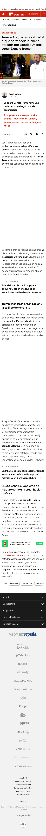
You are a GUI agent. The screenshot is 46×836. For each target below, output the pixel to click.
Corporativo (8, 603)
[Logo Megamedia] (24, 815)
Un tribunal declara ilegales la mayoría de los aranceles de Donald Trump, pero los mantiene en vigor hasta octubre (23, 474)
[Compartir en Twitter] (31, 134)
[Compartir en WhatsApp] (25, 134)
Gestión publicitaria (23, 794)
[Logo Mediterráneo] (23, 766)
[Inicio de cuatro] (3, 14)
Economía (37, 19)
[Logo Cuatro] (23, 664)
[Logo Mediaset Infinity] (23, 647)
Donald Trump (41, 583)
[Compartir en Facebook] (42, 134)
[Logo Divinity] (23, 672)
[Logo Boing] (23, 698)
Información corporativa (23, 781)
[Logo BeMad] (23, 715)
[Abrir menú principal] (44, 14)
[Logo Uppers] (23, 723)
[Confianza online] (23, 827)
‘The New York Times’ (13, 555)
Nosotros (7, 597)
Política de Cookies (23, 791)
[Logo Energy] (23, 706)
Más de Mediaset (11, 617)
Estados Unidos (9, 33)
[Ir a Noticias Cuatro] (16, 14)
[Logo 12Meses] (23, 740)
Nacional (15, 19)
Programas (8, 610)
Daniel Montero (14, 94)
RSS (23, 798)
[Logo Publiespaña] (23, 758)
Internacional (26, 19)
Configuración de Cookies (23, 788)
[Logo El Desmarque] (23, 681)
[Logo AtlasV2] (23, 749)
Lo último (5, 19)
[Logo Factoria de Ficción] (23, 689)
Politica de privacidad (23, 784)
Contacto (23, 801)
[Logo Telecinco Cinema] (23, 732)
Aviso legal (23, 778)
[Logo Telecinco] (23, 655)
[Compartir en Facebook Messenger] (36, 134)
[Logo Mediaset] (23, 635)
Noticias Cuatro (10, 623)
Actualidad (14, 583)
